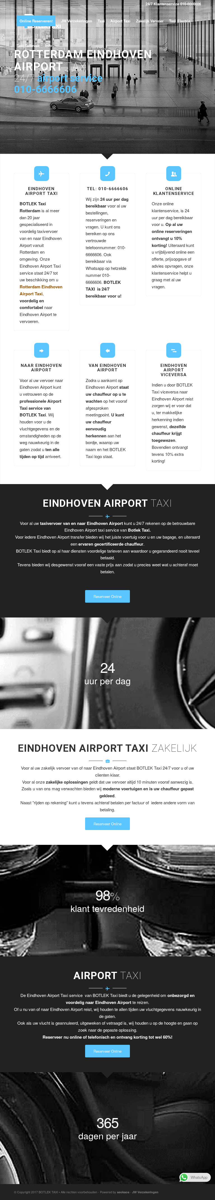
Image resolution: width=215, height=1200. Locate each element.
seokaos (123, 1192)
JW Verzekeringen (145, 1192)
